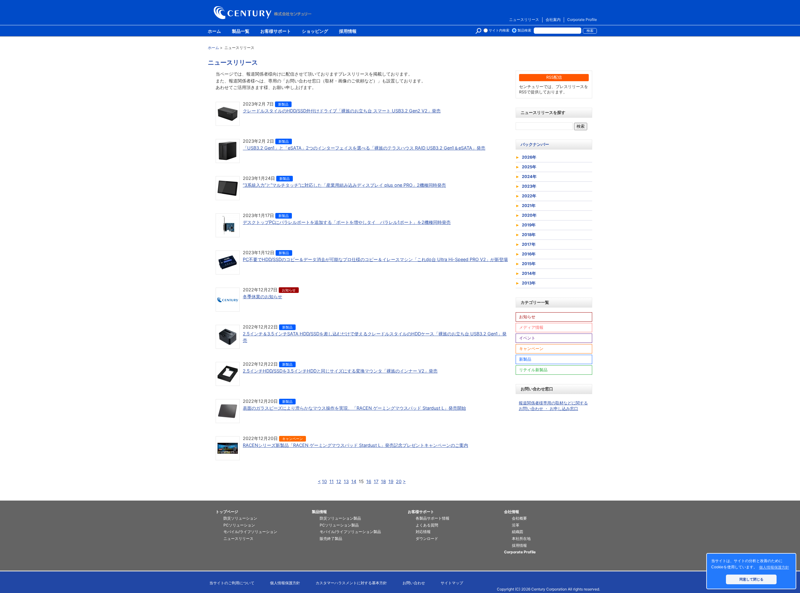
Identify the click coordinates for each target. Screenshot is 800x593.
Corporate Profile (582, 19)
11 (331, 481)
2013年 (529, 283)
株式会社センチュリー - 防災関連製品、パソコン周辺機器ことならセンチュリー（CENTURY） (264, 12)
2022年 (529, 196)
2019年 (529, 225)
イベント (527, 338)
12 (338, 481)
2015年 (529, 263)
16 (368, 481)
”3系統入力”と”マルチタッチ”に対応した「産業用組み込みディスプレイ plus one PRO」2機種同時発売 (344, 185)
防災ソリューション (240, 518)
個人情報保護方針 (285, 583)
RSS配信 (554, 77)
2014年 (529, 273)
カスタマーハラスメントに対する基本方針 (351, 583)
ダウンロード (427, 538)
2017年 (529, 244)
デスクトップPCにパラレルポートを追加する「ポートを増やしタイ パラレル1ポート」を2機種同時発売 (347, 222)
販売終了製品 (331, 538)
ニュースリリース (524, 19)
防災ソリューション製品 (340, 518)
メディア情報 (531, 327)
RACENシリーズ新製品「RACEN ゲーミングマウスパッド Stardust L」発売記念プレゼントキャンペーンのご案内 (355, 445)
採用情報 (348, 31)
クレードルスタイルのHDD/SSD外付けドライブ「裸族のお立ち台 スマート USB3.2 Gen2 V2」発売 (342, 110)
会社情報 (511, 511)
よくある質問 (427, 525)
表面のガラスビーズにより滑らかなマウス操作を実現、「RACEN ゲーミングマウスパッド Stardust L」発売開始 (354, 408)
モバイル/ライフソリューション (250, 531)
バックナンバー (535, 144)
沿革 (515, 525)
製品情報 (319, 511)
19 (390, 481)
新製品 (283, 104)
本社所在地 (521, 538)
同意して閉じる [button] (751, 579)
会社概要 (519, 518)
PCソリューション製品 (339, 525)
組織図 (517, 531)
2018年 (529, 234)
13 (346, 481)
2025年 (529, 167)
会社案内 (553, 19)
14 (353, 481)
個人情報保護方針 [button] (774, 567)
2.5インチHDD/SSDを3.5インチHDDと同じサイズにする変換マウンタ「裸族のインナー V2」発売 (340, 370)
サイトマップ (452, 583)
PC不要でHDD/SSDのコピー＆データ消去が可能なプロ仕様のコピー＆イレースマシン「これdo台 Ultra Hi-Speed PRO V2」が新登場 (375, 259)
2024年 (529, 176)
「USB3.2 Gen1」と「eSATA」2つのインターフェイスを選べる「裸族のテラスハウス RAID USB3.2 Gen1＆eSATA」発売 (364, 148)
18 (383, 481)
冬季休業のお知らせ (262, 296)
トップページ (227, 511)
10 (324, 481)
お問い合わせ (413, 583)
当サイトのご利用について (231, 583)
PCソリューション (239, 525)
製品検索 (524, 30)
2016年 (529, 254)
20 (399, 481)
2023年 (529, 186)
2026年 (529, 157)
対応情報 (423, 531)
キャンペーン (292, 439)
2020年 (529, 215)
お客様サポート (275, 31)
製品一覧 (240, 31)
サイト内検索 (499, 30)
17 (376, 481)
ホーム (214, 31)
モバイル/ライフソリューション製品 (350, 531)
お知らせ (289, 290)
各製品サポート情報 (432, 518)
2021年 (529, 205)
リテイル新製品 (533, 370)
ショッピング (315, 31)
